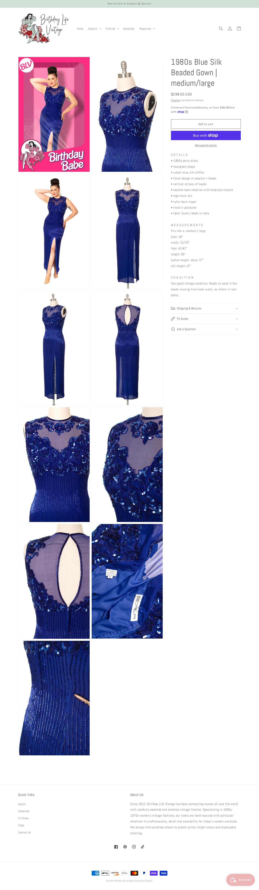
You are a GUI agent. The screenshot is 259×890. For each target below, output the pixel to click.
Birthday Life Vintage (124, 880)
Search (22, 804)
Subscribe (23, 811)
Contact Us (24, 832)
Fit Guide (23, 818)
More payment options (206, 145)
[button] (94, 28)
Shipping (175, 100)
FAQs (21, 825)
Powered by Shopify (143, 880)
